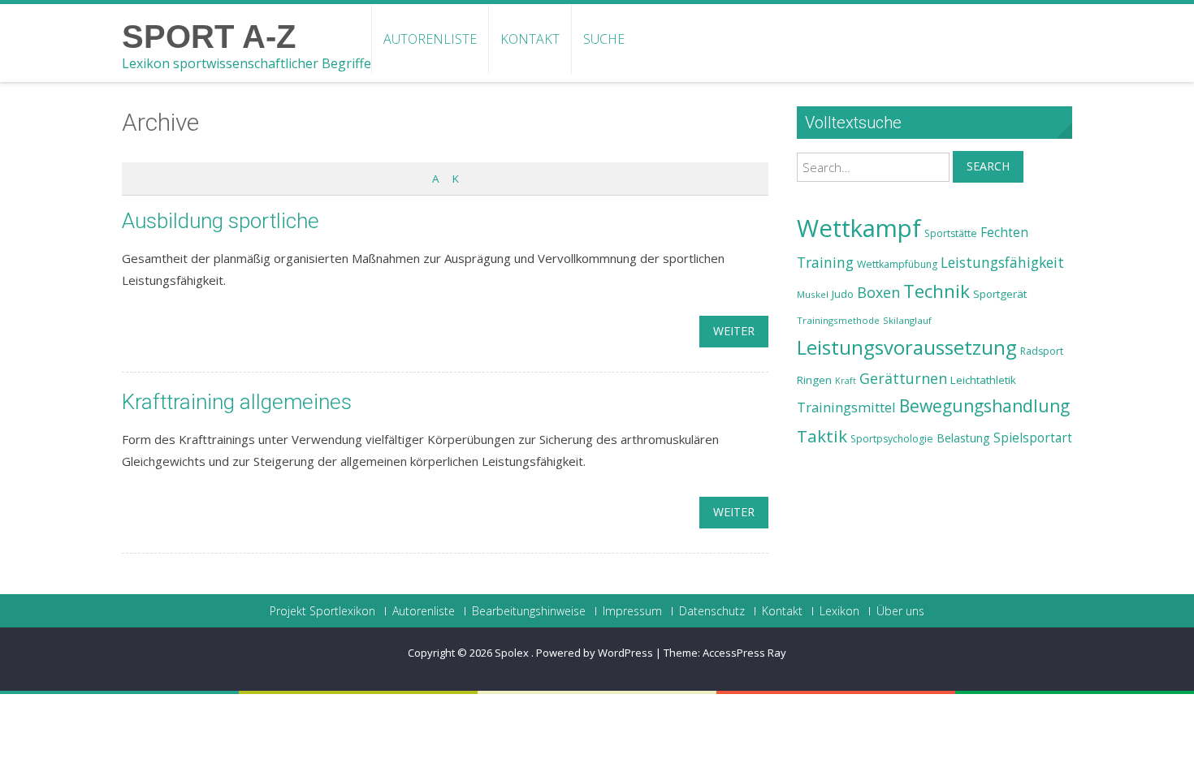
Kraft (845, 380)
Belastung (963, 438)
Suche (604, 39)
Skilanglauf (907, 320)
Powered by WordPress (594, 652)
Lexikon (839, 611)
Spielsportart (1032, 437)
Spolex (513, 652)
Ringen (814, 380)
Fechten (1004, 232)
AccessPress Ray (744, 652)
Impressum (632, 611)
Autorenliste (430, 39)
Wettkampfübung (897, 264)
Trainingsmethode (838, 320)
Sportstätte (950, 233)
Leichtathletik (983, 380)
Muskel (812, 294)
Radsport (1041, 351)
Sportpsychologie (891, 439)
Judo (843, 294)
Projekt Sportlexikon (322, 611)
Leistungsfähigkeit (1002, 262)
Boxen (878, 292)
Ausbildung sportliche (220, 221)
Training (825, 262)
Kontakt (530, 39)
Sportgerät (1000, 294)
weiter (734, 330)
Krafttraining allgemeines (237, 402)
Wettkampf (859, 228)
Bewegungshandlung (984, 405)
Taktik (822, 436)
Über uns (900, 611)
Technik (936, 291)
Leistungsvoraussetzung (907, 347)
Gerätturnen (903, 378)
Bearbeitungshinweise (529, 611)
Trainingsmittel (846, 407)
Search (988, 166)
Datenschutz (712, 611)
